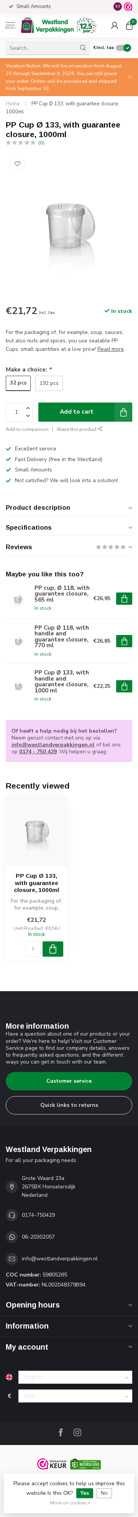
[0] (129, 25)
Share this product (77, 429)
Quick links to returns (69, 1105)
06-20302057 (38, 1236)
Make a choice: (28, 369)
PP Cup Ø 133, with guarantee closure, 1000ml (36, 882)
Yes (84, 1493)
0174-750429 (38, 1215)
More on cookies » (70, 1502)
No (104, 1493)
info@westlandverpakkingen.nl (53, 744)
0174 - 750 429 (38, 751)
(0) (41, 142)
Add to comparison (27, 429)
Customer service (69, 1081)
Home (13, 103)
